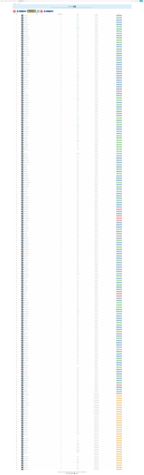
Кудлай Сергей (25, 427)
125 (21, 188)
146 (21, 173)
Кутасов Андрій (25, 20)
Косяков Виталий (26, 322)
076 (21, 108)
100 (21, 358)
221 (21, 366)
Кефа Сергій (25, 389)
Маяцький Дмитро (26, 187)
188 (21, 124)
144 (21, 289)
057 (21, 309)
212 (21, 338)
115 (21, 180)
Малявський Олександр (27, 55)
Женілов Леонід (26, 267)
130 (21, 51)
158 (21, 218)
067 (21, 197)
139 (21, 286)
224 (21, 389)
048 (21, 318)
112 (21, 195)
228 (21, 248)
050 (21, 82)
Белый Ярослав (26, 340)
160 (21, 128)
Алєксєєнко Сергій (26, 262)
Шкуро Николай (26, 111)
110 (21, 406)
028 (21, 278)
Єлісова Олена (25, 400)
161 (21, 39)
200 (21, 280)
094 (21, 315)
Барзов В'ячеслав (26, 356)
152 (21, 282)
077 (21, 106)
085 (21, 157)
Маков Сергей (25, 298)
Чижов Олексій (25, 173)
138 (21, 71)
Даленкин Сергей (26, 414)
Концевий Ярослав (26, 398)
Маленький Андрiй (26, 95)
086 (21, 162)
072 (21, 206)
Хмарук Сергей (25, 273)
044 (21, 346)
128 (21, 409)
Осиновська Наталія (26, 311)
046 (21, 291)
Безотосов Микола (26, 220)
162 (21, 268)
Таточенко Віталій (26, 213)
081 (21, 255)
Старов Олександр (26, 51)
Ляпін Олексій (25, 189)
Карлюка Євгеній (26, 138)
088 (21, 35)
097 (21, 371)
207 (21, 235)
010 (21, 133)
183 (21, 88)
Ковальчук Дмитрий (26, 316)
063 (21, 73)
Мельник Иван (25, 318)
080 (21, 335)
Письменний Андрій (26, 42)
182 (21, 284)
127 (21, 407)
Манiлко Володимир (26, 202)
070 (21, 211)
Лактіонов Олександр (26, 109)
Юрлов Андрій (25, 60)
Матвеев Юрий (25, 258)
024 (21, 131)
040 (21, 320)
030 (21, 402)
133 (21, 237)
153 (21, 420)
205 (21, 122)
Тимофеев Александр (26, 162)
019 (21, 271)
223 (21, 469)
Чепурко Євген (25, 15)
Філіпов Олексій (26, 351)
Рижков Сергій (25, 124)
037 (21, 244)
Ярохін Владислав (26, 347)
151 (21, 238)
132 (21, 387)
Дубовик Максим (26, 231)
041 (21, 95)
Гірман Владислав (26, 242)
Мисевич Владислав (26, 69)
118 (21, 356)
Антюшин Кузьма (26, 142)
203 (21, 447)
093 (21, 275)
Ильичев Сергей (26, 93)
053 (21, 70)
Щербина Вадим (26, 371)
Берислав (78, 35)
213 (21, 313)
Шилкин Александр (26, 29)
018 (21, 293)
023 (21, 302)
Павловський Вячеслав (26, 313)
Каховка (78, 71)
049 (21, 66)
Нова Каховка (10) (64, 7)
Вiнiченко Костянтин (26, 122)
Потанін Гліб (25, 140)
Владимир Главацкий (26, 53)
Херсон (78, 15)
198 (21, 240)
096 (21, 130)
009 (21, 62)
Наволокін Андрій (26, 247)
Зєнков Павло (25, 293)
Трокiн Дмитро (25, 66)
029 (21, 59)
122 (21, 50)
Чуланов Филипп (26, 251)
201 (21, 246)
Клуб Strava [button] (14, 3)
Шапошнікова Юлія (26, 365)
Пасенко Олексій (26, 164)
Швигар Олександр (26, 131)
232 (21, 349)
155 (21, 426)
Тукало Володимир (26, 253)
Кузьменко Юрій (26, 129)
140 (21, 351)
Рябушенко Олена (26, 380)
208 (21, 322)
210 (21, 189)
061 (21, 75)
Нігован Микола (26, 271)
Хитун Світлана (26, 387)
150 (21, 191)
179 (21, 117)
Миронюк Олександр (26, 394)
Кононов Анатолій (26, 40)
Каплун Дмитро (26, 449)
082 (21, 224)
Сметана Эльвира (26, 385)
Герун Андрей (25, 22)
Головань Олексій (26, 100)
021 (21, 113)
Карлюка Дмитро (26, 171)
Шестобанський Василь (27, 102)
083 (21, 228)
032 (21, 215)
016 (21, 31)
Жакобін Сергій (26, 445)
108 (21, 258)
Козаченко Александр (26, 329)
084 (21, 337)
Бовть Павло (25, 89)
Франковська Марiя (26, 135)
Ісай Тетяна (25, 296)
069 (21, 253)
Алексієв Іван (25, 233)
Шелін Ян (25, 91)
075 (21, 386)
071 (21, 231)
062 (21, 77)
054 (21, 53)
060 (21, 24)
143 (21, 378)
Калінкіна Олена (26, 280)
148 (21, 202)
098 (21, 367)
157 (21, 179)
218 (21, 126)
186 (21, 382)
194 (21, 186)
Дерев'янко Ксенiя (26, 378)
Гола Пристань (78, 449)
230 (21, 307)
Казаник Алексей (26, 307)
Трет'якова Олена (26, 349)
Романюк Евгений (26, 211)
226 (21, 331)
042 (21, 295)
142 (21, 171)
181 (21, 360)
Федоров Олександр (26, 49)
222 (21, 353)
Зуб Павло (25, 331)
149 (21, 44)
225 (21, 273)
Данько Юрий (25, 431)
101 (21, 262)
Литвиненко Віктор (26, 115)
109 (21, 22)
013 (21, 398)
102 (21, 297)
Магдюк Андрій (25, 367)
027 (21, 102)
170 (21, 260)
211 (21, 449)
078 (21, 79)
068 (21, 166)
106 (21, 19)
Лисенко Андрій (26, 26)
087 (21, 287)
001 (21, 395)
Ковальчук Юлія (26, 342)
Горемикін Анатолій (26, 98)
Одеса (78, 144)
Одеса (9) (68, 7)
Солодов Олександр (26, 35)
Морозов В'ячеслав (26, 358)
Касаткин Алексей (26, 200)
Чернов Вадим (25, 71)
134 (21, 80)
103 (21, 226)
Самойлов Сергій (26, 133)
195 (21, 37)
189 (21, 304)
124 (21, 159)
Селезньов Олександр (26, 178)
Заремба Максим (26, 338)
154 (21, 199)
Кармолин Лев (25, 153)
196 (21, 48)
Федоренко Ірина (26, 289)
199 (21, 99)
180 (21, 427)
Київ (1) (80, 7)
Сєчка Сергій (25, 396)
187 (21, 169)
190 (21, 306)
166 (21, 41)
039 (21, 208)
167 (21, 139)
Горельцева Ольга (26, 149)
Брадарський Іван (26, 46)
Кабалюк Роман (26, 120)
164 (21, 193)
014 (21, 400)
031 (21, 137)
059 (21, 362)
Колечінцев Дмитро (26, 376)
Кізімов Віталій (25, 224)
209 (21, 61)
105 (21, 369)
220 (21, 451)
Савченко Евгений (26, 260)
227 (21, 373)
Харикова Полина (26, 158)
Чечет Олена (25, 278)
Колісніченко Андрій (26, 447)
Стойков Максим (26, 382)
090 (21, 298)
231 (21, 347)
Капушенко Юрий (26, 360)
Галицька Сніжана (26, 325)
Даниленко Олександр (26, 24)
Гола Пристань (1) (87, 7)
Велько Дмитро (25, 282)
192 (21, 30)
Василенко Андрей (26, 469)
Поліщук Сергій (26, 256)
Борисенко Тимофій (26, 302)
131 (21, 333)
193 (21, 57)
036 (21, 380)
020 (21, 264)
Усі (53, 7)
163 (21, 340)
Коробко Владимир (26, 184)
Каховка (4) (72, 7)
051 (21, 68)
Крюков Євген (25, 291)
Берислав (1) (82, 7)
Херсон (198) (56, 7)
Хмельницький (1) (76, 7)
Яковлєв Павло (25, 167)
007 (21, 251)
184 (21, 200)
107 (21, 209)
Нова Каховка (78, 98)
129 (21, 415)
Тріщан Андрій (25, 33)
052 (21, 93)
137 (21, 327)
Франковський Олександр (27, 182)
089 (21, 404)
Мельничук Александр (26, 218)
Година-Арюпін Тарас (26, 80)
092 (21, 300)
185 (21, 229)
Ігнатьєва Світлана (26, 309)
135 (21, 86)
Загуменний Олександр (27, 64)
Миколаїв (78, 22)
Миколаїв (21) (59, 7)
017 (21, 110)
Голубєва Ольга (26, 169)
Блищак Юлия (25, 407)
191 (21, 324)
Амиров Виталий (26, 222)
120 (21, 242)
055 (21, 84)
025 (21, 46)
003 (21, 393)
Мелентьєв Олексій (26, 113)
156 (21, 269)
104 (21, 266)
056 (21, 311)
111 (21, 168)
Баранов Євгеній (26, 204)
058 (21, 364)
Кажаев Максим (26, 362)
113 (21, 42)
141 (21, 375)
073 (21, 213)
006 (21, 120)
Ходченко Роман (26, 287)
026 (21, 344)
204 (21, 26)
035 (21, 277)
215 (21, 135)
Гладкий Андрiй (26, 434)
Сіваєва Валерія (26, 391)
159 (21, 220)
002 (21, 396)
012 (21, 90)
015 (21, 100)
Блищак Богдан (26, 409)
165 (21, 33)
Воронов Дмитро (26, 44)
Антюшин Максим (26, 240)
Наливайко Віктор (26, 276)
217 (21, 376)
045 (21, 15)
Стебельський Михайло (27, 249)
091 (21, 160)
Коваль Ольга (25, 369)
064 (21, 184)
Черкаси (78, 100)
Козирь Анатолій (26, 75)
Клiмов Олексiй (25, 118)
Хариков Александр (26, 160)
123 (21, 233)
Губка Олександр (26, 193)
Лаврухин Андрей (26, 238)
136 (21, 329)
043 (21, 384)
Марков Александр (26, 84)
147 (21, 115)
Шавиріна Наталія (26, 336)
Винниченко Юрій (26, 82)
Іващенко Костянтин (26, 229)
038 (21, 21)
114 (21, 164)
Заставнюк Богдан (26, 198)
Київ (77, 242)
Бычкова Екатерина (26, 402)
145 (21, 111)
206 (21, 97)
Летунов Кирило (26, 191)
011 (21, 104)
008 (21, 217)
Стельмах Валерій (26, 269)
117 (21, 28)
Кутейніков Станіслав (26, 405)
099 (21, 342)
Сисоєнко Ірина (26, 425)
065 (21, 391)
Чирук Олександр (26, 236)
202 (21, 445)
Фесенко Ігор (25, 78)
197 (21, 175)
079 (21, 64)
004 (21, 177)
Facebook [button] (19, 3)
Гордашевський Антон (26, 227)
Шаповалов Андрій (26, 345)
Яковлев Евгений (26, 209)
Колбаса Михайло (26, 31)
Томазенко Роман (26, 73)
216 (21, 182)
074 (21, 55)
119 (21, 355)
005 (21, 17)
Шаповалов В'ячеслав (26, 62)
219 (21, 119)
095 (21, 222)
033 (21, 249)
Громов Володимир (26, 207)
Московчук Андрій (26, 144)
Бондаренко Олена (26, 180)
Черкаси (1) (91, 7)
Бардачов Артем (26, 300)
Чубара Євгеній (26, 320)
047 (21, 317)
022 (21, 326)
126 (21, 91)
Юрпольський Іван (26, 104)
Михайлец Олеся (26, 327)
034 (21, 257)
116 (21, 204)
